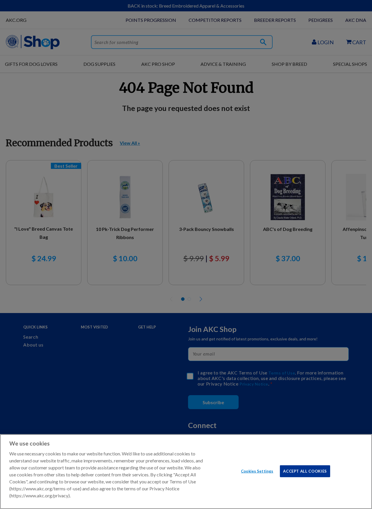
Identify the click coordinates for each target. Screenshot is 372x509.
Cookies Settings (257, 471)
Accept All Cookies (305, 471)
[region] (186, 471)
